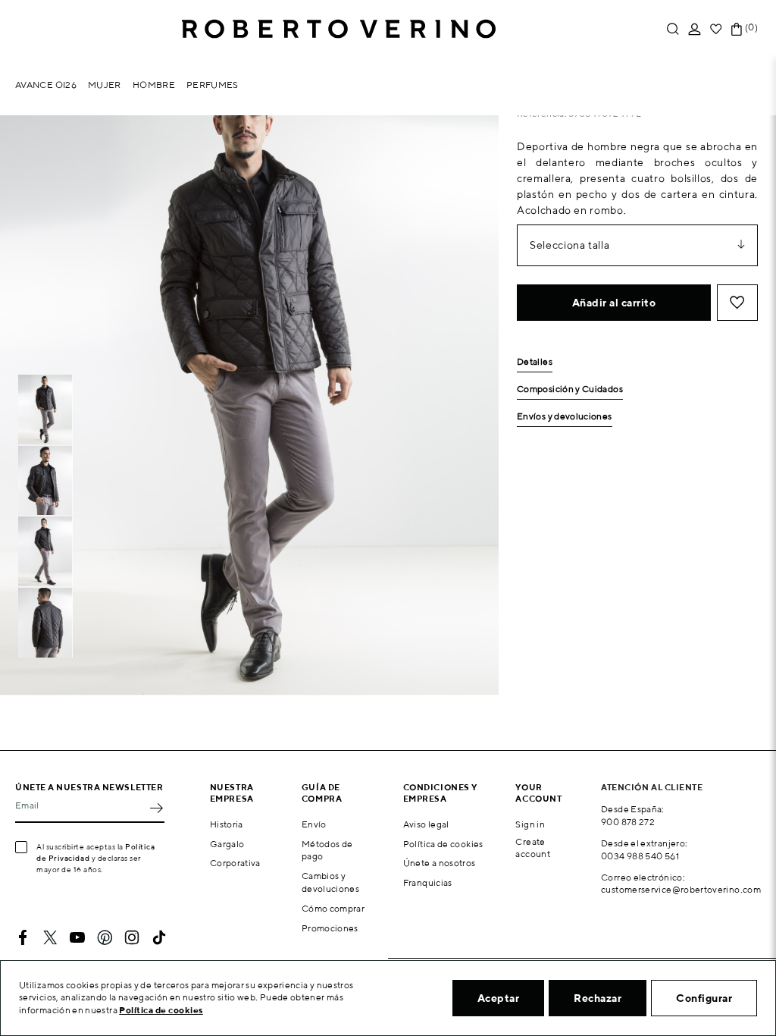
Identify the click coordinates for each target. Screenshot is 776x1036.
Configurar (704, 998)
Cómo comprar (333, 908)
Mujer (104, 84)
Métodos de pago (327, 850)
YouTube (77, 937)
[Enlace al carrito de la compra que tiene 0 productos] (736, 29)
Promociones (330, 928)
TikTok (159, 937)
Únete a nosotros (439, 862)
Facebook (22, 937)
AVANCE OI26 (46, 84)
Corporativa (235, 862)
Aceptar (498, 998)
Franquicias (427, 882)
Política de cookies (443, 843)
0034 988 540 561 (640, 856)
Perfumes (212, 84)
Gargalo (227, 843)
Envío (314, 824)
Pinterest (104, 937)
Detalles (534, 362)
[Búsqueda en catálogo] (673, 29)
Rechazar (597, 998)
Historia (226, 824)
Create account (532, 848)
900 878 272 (628, 821)
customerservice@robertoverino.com (681, 889)
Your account (538, 792)
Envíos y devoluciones (564, 417)
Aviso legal (426, 824)
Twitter (50, 937)
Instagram (131, 937)
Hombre (154, 84)
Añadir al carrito (614, 303)
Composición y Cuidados (570, 389)
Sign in (530, 824)
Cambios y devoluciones (330, 882)
